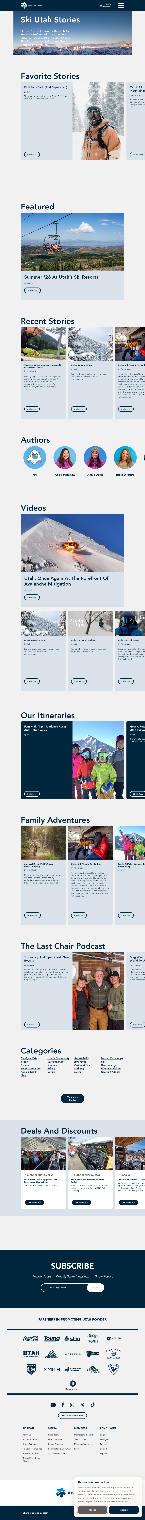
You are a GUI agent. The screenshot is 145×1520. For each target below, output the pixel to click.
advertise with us (31, 1453)
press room (53, 1435)
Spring (51, 1071)
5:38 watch (79, 681)
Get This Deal (33, 1202)
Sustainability (55, 1061)
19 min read (32, 290)
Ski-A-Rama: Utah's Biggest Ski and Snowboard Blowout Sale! (40, 1180)
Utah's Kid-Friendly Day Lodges (86, 864)
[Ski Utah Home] (31, 5)
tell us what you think (72, 1415)
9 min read (32, 597)
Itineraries (80, 1061)
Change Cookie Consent (35, 1512)
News (77, 1071)
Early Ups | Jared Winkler (83, 640)
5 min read (32, 154)
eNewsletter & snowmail (59, 1449)
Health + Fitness (110, 1071)
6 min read (32, 409)
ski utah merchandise (32, 1449)
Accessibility (81, 1058)
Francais (103, 1444)
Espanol (103, 1453)
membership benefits (84, 1435)
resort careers (29, 1444)
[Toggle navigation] (119, 5)
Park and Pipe (82, 1065)
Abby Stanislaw (65, 474)
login (76, 1449)
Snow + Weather (30, 1068)
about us (27, 1435)
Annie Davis (95, 474)
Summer (52, 1065)
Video (24, 1061)
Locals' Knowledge (112, 1058)
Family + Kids (29, 1058)
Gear (24, 1075)
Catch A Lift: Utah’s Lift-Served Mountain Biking (39, 865)
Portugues (104, 1439)
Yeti (34, 474)
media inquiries (55, 1439)
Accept (124, 1509)
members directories (83, 1444)
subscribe (96, 1288)
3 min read (79, 409)
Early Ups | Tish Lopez (128, 640)
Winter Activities (111, 1068)
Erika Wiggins (125, 474)
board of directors (31, 1439)
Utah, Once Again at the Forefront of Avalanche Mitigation (66, 581)
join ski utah (80, 1439)
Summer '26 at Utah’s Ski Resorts (61, 277)
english (103, 1435)
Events (25, 1065)
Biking (51, 1068)
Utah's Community (58, 1058)
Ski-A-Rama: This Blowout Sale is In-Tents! (88, 1180)
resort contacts (55, 1444)
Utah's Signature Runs (81, 365)
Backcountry (108, 1065)
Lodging (79, 1068)
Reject (92, 1509)
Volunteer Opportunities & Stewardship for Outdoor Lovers (43, 366)
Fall (103, 1061)
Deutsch (103, 1449)
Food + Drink (29, 1071)
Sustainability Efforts (57, 1453)
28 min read (32, 915)
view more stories (72, 1098)
